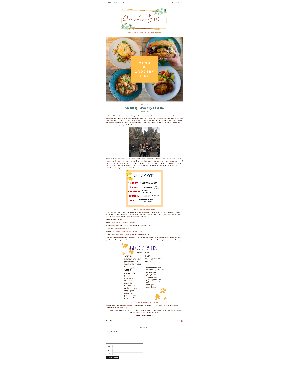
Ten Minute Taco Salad (121, 229)
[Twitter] (177, 321)
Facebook (119, 161)
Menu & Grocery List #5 (144, 107)
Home (109, 2)
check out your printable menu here (144, 209)
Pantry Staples (127, 305)
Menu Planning (144, 104)
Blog (135, 2)
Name (108, 346)
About (116, 2)
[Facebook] (175, 321)
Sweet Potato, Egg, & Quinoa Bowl (122, 235)
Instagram (109, 161)
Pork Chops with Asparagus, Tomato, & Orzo (127, 232)
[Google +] (179, 321)
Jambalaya (115, 225)
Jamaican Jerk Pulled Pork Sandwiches (124, 222)
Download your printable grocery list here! (144, 302)
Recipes (126, 2)
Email (108, 350)
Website (108, 354)
